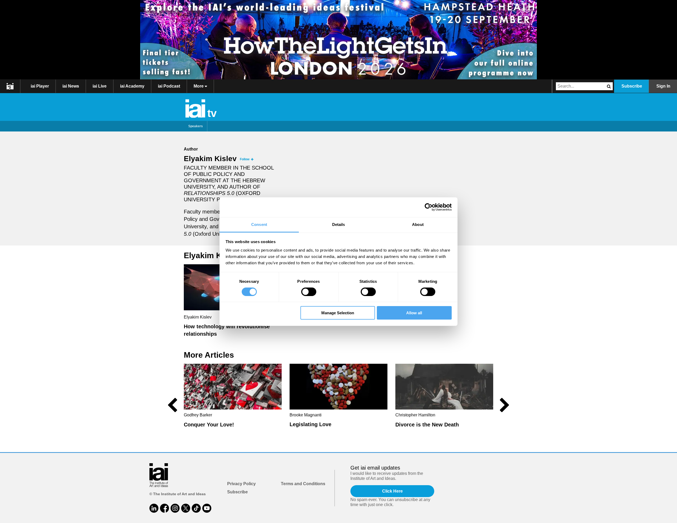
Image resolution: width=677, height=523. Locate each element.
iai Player (40, 86)
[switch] (308, 292)
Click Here (392, 491)
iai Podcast (169, 86)
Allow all (414, 313)
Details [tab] (338, 224)
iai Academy (132, 86)
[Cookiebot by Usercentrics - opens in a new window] (428, 207)
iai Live (100, 86)
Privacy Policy (241, 483)
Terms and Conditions (303, 483)
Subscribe (631, 86)
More (199, 86)
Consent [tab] (259, 224)
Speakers (195, 126)
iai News (70, 86)
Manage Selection (337, 313)
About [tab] (418, 224)
